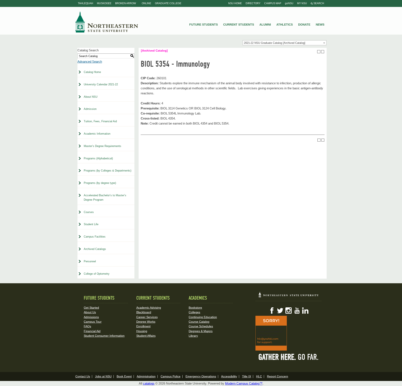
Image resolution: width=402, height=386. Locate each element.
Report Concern (277, 376)
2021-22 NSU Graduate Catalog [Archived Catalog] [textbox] (274, 42)
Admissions (91, 317)
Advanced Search (89, 61)
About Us (90, 312)
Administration (146, 376)
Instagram (288, 310)
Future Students (203, 24)
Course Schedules (201, 326)
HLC (259, 376)
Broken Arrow (125, 3)
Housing (141, 331)
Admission (90, 108)
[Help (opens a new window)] (322, 51)
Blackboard (143, 312)
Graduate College (168, 3)
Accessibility (229, 376)
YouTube (297, 310)
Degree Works (145, 321)
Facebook (272, 310)
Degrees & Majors (201, 331)
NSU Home (235, 3)
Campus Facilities (95, 236)
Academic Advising (148, 307)
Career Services (147, 317)
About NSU (90, 96)
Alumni (265, 24)
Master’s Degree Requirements (102, 146)
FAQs (87, 326)
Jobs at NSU (103, 376)
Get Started (91, 307)
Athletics (284, 24)
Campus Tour (93, 321)
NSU (106, 22)
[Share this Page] (314, 51)
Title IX (246, 376)
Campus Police (170, 376)
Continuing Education (203, 317)
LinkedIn (305, 310)
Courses (89, 212)
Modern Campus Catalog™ (244, 383)
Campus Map (272, 3)
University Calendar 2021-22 (101, 84)
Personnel (90, 261)
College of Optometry (97, 273)
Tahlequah (85, 3)
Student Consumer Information (104, 335)
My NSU (302, 3)
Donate (304, 24)
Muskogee (104, 3)
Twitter (280, 310)
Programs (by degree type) (100, 183)
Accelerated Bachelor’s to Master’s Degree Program (105, 197)
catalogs (149, 383)
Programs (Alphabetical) (98, 158)
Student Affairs (146, 335)
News (320, 24)
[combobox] (284, 42)
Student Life (91, 224)
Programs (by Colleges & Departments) (107, 170)
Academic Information (97, 133)
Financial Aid (92, 331)
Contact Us (82, 376)
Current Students (238, 24)
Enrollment (143, 326)
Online (146, 3)
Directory (253, 3)
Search (318, 3)
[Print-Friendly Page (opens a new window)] (318, 51)
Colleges (194, 312)
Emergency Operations (201, 376)
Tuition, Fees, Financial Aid (100, 121)
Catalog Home (92, 72)
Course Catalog (199, 321)
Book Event (124, 376)
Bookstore (195, 307)
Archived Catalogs (95, 249)
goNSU (289, 3)
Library (193, 335)
